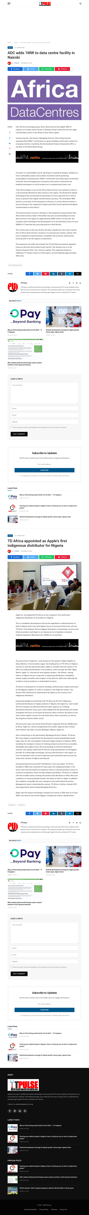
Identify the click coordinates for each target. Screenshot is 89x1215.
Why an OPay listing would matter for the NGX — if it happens (25, 331)
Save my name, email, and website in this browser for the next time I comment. (40, 427)
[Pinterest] (10, 148)
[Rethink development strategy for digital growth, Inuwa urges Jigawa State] (63, 316)
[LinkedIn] (10, 143)
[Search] (80, 3)
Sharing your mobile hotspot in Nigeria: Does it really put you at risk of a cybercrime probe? (48, 507)
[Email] (10, 154)
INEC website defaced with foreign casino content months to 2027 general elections (25, 364)
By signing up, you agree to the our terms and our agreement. (45, 475)
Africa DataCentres (15, 265)
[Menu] (9, 3)
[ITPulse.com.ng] (44, 3)
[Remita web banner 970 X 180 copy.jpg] (47, 162)
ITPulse (16, 63)
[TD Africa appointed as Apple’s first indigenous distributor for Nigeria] (44, 586)
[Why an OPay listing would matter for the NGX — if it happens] (25, 316)
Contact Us (63, 1209)
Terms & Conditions (30, 1209)
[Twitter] (10, 138)
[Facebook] (10, 132)
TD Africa (21, 805)
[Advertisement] (44, 24)
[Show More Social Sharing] (73, 69)
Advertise (54, 1209)
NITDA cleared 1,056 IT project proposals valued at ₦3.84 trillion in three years (47, 1188)
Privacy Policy (57, 475)
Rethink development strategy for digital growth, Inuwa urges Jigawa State (62, 331)
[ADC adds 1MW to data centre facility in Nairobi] (44, 98)
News (10, 47)
